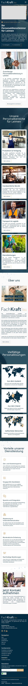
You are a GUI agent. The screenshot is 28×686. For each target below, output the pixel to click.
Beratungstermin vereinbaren (14, 103)
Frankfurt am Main (5, 659)
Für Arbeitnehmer (16, 44)
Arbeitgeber (4, 639)
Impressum (8, 683)
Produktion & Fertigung (7, 650)
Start (2, 637)
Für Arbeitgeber (6, 44)
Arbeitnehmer (4, 640)
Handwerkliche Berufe (6, 651)
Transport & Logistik (6, 653)
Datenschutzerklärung (17, 683)
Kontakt (3, 644)
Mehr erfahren (7, 161)
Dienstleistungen (5, 655)
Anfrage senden (7, 608)
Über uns (3, 642)
